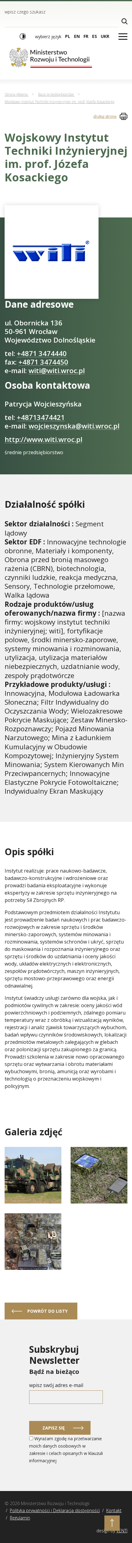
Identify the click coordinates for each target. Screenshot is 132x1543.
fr (85, 36)
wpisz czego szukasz (25, 12)
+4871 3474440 (42, 353)
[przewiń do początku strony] (112, 1523)
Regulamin (20, 1518)
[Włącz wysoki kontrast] (23, 36)
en (77, 36)
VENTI (121, 1531)
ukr (105, 36)
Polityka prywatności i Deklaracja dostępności (55, 1510)
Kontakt (114, 1510)
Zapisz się (53, 1428)
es (94, 36)
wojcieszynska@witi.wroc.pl (74, 426)
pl (67, 36)
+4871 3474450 (43, 362)
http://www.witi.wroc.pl (43, 439)
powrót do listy (47, 1311)
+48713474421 (41, 417)
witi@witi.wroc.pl (57, 370)
